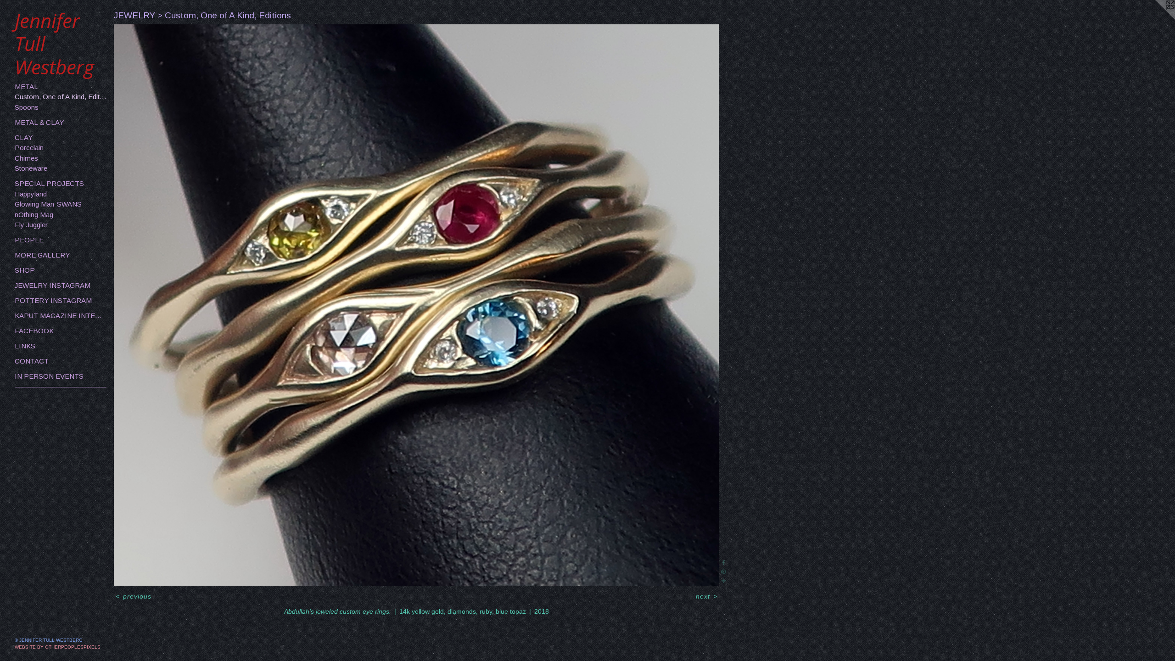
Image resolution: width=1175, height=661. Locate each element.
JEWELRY (134, 15)
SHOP (25, 270)
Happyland (31, 194)
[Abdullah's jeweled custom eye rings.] (416, 305)
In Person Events (49, 376)
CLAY (24, 137)
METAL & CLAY (39, 122)
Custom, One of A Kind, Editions (60, 97)
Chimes (26, 158)
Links (25, 346)
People (29, 240)
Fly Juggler (31, 225)
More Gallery (42, 255)
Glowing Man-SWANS (48, 204)
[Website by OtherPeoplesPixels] (1156, 18)
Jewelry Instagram (52, 285)
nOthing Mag (34, 214)
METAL (26, 86)
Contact (32, 361)
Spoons (27, 107)
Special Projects (49, 183)
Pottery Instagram (53, 300)
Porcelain (29, 147)
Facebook (34, 331)
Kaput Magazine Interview (60, 315)
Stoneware (31, 168)
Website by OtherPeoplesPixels (58, 647)
